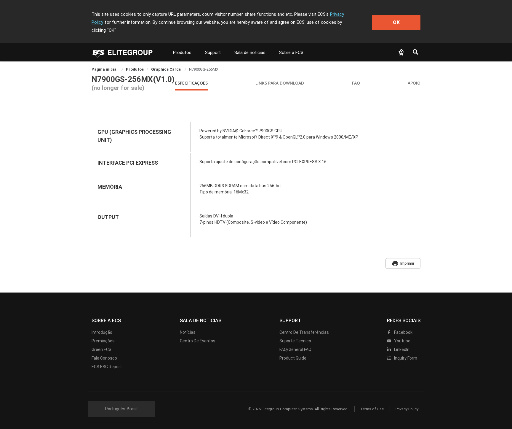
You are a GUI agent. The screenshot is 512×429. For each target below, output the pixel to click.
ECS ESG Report (107, 366)
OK (396, 22)
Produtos (182, 52)
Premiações (103, 341)
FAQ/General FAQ (295, 349)
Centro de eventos (197, 341)
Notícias (188, 332)
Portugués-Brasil (121, 408)
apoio (414, 83)
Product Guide (292, 358)
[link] (135, 69)
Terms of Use (372, 409)
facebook (402, 332)
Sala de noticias (249, 52)
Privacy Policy (407, 409)
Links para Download (279, 83)
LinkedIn (401, 349)
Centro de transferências (304, 332)
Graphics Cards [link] (166, 69)
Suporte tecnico (295, 341)
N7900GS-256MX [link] (203, 69)
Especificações (191, 83)
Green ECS (101, 349)
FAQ (356, 83)
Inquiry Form (405, 358)
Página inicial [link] (105, 69)
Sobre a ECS (291, 52)
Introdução (102, 332)
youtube (401, 341)
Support (213, 52)
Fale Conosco (104, 358)
